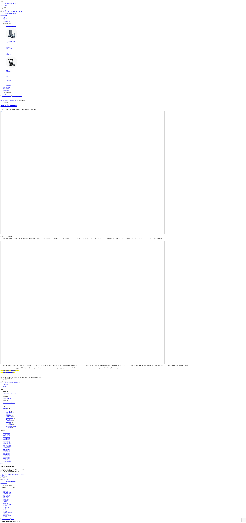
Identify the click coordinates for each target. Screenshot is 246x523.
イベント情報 (6, 507)
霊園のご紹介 (9, 416)
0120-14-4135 (3, 10)
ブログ (2, 102)
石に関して (8, 422)
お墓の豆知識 (9, 424)
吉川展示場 (8, 415)
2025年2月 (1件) (6, 457)
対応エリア (5, 18)
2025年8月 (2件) (6, 449)
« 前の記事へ (6, 384)
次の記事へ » (6, 386)
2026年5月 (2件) (6, 437)
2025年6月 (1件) (6, 451)
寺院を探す (5, 500)
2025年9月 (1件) (6, 447)
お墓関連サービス (7, 21)
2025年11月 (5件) (7, 445)
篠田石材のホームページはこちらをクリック (11, 382)
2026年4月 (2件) (6, 438)
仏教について (9, 420)
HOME (4, 17)
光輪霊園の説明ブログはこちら (8, 372)
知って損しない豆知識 (11, 426)
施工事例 (5, 501)
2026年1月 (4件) (6, 442)
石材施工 (8, 414)
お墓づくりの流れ (7, 20)
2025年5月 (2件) (6, 453)
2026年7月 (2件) (6, 434)
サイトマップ (6, 516)
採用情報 (5, 511)
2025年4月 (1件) (6, 454)
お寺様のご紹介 (9, 418)
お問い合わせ (4, 476)
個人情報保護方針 (7, 515)
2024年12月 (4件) (7, 460)
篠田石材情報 (9, 412)
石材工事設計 (6, 88)
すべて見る (3, 463)
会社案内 (5, 510)
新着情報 (5, 408)
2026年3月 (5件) (6, 439)
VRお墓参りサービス (8, 504)
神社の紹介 (8, 419)
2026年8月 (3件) (6, 433)
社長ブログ (8, 411)
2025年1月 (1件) (6, 458)
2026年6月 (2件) (6, 435)
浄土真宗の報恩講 (9, 105)
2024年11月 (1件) (7, 461)
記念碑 (7, 423)
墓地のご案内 (6, 497)
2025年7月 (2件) (6, 450)
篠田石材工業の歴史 (7, 512)
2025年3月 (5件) (6, 455)
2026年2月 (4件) (6, 441)
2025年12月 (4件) (7, 443)
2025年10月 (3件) (7, 446)
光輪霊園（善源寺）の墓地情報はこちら (10, 370)
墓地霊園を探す (6, 90)
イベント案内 (9, 427)
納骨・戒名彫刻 (6, 87)
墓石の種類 (5, 503)
